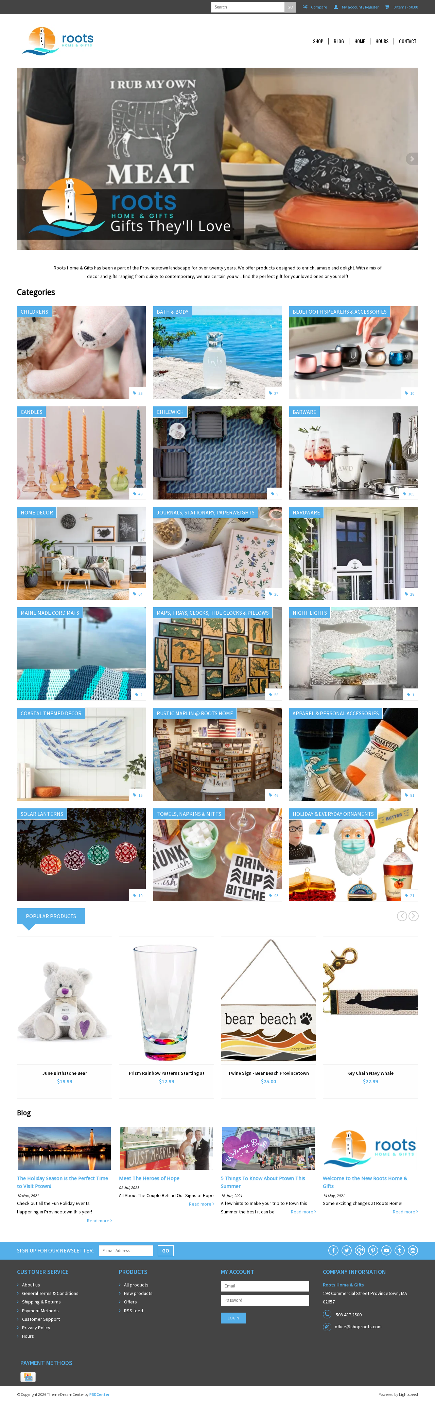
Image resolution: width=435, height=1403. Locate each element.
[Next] (412, 159)
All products (136, 1285)
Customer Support (41, 1319)
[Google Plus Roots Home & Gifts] (360, 1250)
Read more (98, 1220)
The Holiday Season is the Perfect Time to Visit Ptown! (62, 1182)
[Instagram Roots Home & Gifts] (413, 1250)
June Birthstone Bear (64, 1073)
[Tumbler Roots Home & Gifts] (400, 1250)
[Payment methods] (28, 1377)
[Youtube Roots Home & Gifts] (386, 1250)
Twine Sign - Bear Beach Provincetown (268, 1073)
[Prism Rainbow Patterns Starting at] (166, 1000)
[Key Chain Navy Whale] (370, 1000)
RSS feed (133, 1311)
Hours (382, 41)
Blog (339, 41)
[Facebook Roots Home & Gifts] (333, 1250)
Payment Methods (40, 1311)
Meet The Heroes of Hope (149, 1178)
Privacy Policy (36, 1328)
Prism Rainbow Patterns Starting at (167, 1073)
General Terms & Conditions (50, 1293)
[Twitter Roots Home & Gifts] (347, 1250)
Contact (407, 41)
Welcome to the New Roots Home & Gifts (365, 1182)
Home (359, 41)
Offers (130, 1302)
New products (138, 1293)
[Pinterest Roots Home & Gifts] (373, 1250)
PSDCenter (99, 1394)
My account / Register (360, 7)
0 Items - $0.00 (405, 7)
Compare (318, 7)
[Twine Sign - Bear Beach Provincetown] (268, 1000)
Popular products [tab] (51, 916)
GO (290, 7)
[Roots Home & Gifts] (103, 40)
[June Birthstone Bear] (64, 1000)
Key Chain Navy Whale (370, 1073)
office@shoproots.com (358, 1326)
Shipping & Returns (41, 1302)
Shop (318, 41)
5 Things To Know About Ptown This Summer (263, 1182)
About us (31, 1285)
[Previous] (23, 159)
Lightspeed (408, 1394)
